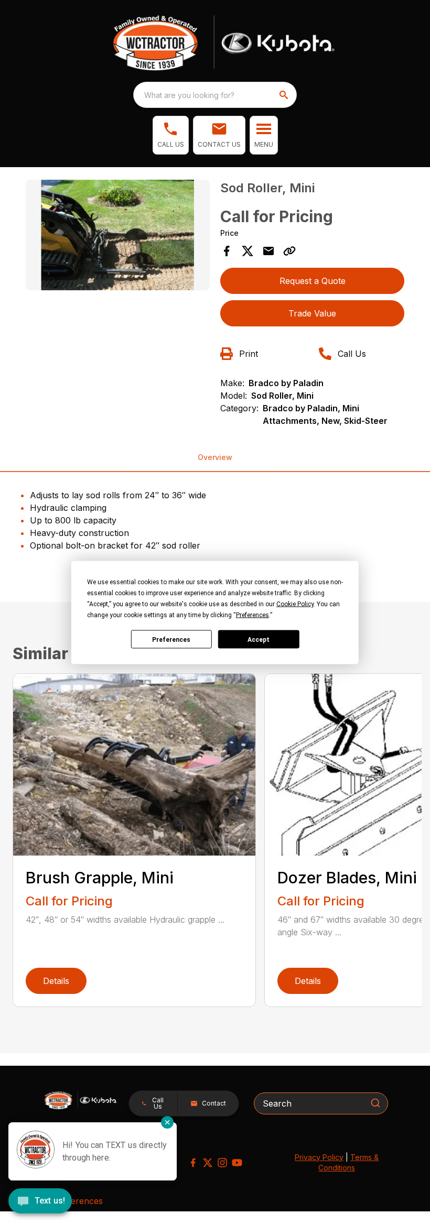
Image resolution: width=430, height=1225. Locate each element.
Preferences (171, 639)
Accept (259, 639)
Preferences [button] (252, 615)
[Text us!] (40, 1202)
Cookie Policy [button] (295, 604)
